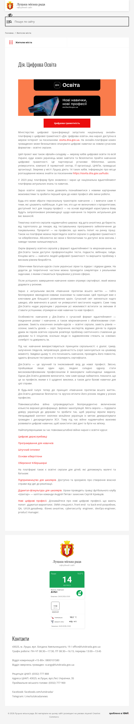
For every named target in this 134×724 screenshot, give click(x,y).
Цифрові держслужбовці (32, 436)
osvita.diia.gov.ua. (69, 140)
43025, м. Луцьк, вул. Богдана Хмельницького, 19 (41, 646)
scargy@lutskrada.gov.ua (59, 664)
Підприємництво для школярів (37, 480)
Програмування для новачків (35, 443)
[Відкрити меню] (8, 21)
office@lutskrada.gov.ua (86, 646)
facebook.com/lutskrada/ (38, 691)
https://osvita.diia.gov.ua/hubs (91, 173)
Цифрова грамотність (67, 123)
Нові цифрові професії (32, 500)
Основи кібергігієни (30, 456)
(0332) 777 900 (57, 682)
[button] (36, 42)
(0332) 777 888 (40, 673)
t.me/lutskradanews (36, 696)
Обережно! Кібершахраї (32, 463)
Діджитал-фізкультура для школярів (40, 490)
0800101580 (52, 660)
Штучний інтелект (29, 449)
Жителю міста (24, 33)
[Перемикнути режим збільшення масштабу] (10, 15)
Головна (9, 33)
